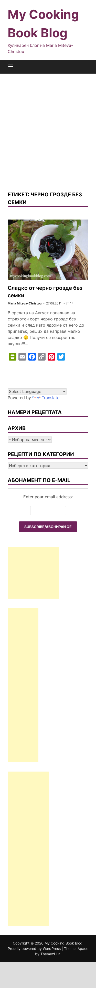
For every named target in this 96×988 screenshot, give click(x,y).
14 (72, 303)
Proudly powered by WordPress (35, 948)
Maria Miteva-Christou (24, 303)
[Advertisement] (48, 132)
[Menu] (10, 67)
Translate (50, 397)
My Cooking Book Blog (63, 943)
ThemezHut (50, 954)
